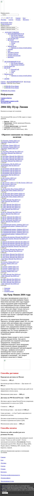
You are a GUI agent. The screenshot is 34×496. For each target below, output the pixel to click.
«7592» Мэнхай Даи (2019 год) (10, 201)
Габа (12, 44)
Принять (5, 493)
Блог (24, 18)
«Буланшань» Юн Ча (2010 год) (10, 165)
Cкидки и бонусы (6, 98)
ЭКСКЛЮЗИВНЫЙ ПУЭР (16, 34)
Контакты (26, 19)
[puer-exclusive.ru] (6, 24)
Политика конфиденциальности (10, 475)
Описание (7, 288)
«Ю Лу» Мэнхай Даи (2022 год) (10, 213)
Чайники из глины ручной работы (21, 48)
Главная (18, 18)
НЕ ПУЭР (11, 40)
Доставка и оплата (13, 52)
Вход (10, 22)
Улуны (13, 43)
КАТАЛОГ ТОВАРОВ (11, 32)
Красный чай (15, 41)
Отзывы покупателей (14, 55)
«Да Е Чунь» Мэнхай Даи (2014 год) (11, 251)
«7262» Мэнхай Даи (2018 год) (10, 276)
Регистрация (4, 22)
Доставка (3, 19)
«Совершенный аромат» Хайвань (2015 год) (14, 226)
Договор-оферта (5, 478)
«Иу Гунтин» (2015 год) (8, 179)
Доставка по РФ (6, 102)
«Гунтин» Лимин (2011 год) (9, 263)
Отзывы (18, 19)
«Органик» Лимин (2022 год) (9, 142)
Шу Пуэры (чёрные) (17, 35)
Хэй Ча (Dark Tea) (13, 38)
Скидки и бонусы (13, 54)
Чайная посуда (12, 46)
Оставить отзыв (9, 291)
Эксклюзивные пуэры (7, 481)
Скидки (11, 19)
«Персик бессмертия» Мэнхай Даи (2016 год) (14, 238)
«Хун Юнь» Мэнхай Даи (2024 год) (11, 153)
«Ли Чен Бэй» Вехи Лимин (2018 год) (12, 190)
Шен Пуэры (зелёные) (17, 37)
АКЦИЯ (10, 49)
